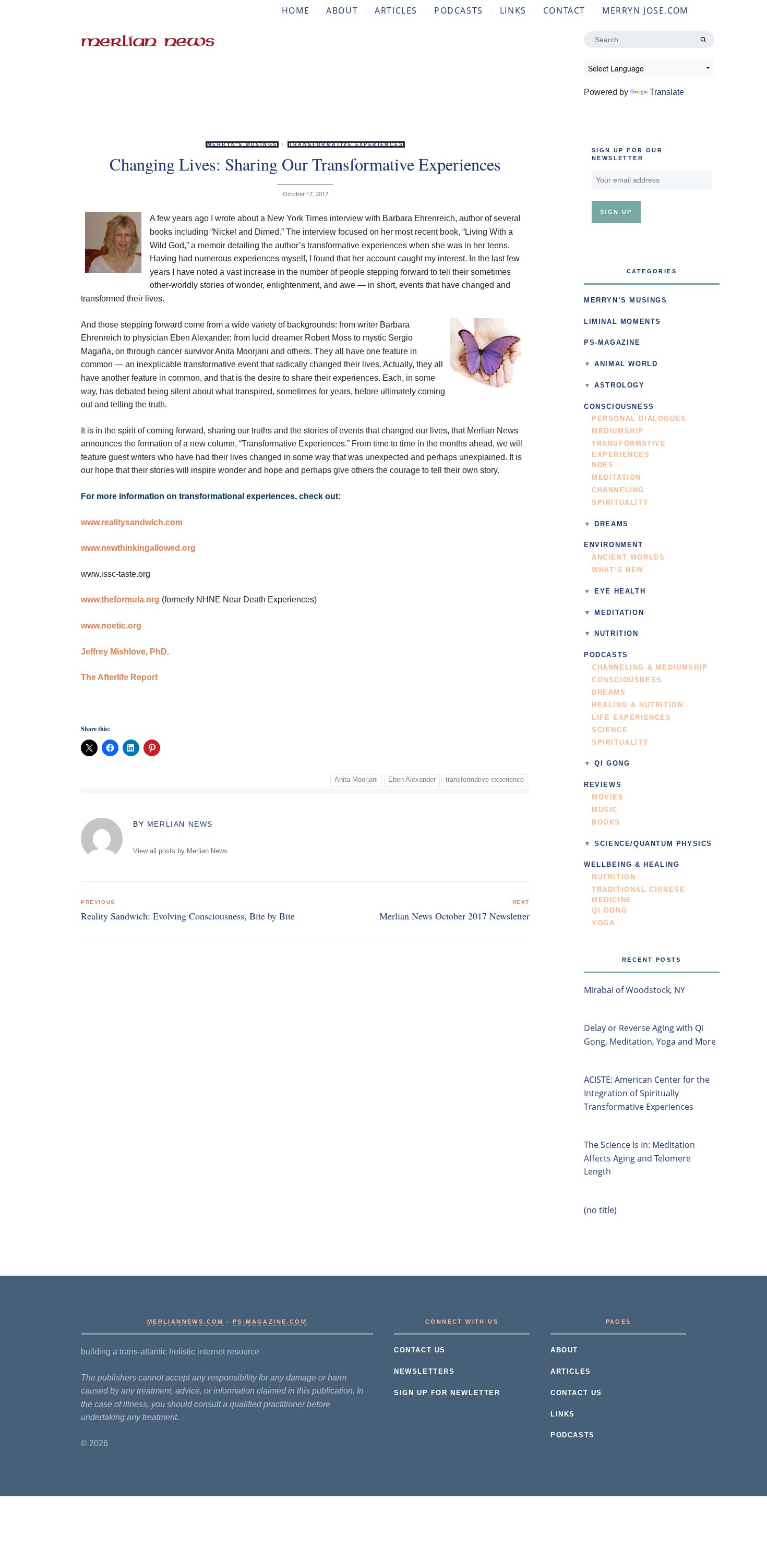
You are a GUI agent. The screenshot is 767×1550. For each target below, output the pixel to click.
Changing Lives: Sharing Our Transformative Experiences (305, 164)
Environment (613, 545)
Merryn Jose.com (645, 10)
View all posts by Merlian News (180, 851)
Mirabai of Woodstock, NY (634, 990)
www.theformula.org (120, 599)
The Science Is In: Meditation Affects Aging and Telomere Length (639, 1158)
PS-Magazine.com (270, 1321)
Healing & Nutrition (637, 705)
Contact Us (420, 1350)
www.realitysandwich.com (132, 522)
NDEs (603, 465)
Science (610, 730)
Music (605, 810)
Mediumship (618, 431)
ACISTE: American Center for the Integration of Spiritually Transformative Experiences (647, 1093)
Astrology (619, 385)
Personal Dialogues (639, 418)
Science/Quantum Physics (653, 843)
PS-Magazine (612, 342)
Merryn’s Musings (625, 300)
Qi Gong (612, 763)
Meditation (616, 477)
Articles (396, 10)
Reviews (602, 785)
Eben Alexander (412, 779)
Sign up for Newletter (447, 1393)
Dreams (611, 524)
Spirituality (620, 502)
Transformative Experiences (346, 144)
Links (513, 10)
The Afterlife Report (119, 677)
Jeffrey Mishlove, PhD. (125, 651)
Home (295, 10)
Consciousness (619, 406)
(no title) (600, 1210)
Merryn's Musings (242, 144)
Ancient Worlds (628, 557)
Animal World (625, 364)
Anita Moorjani (356, 779)
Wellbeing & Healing (631, 864)
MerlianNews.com (185, 1321)
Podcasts (458, 10)
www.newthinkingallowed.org (138, 547)
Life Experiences (632, 717)
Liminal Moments (622, 321)
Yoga (603, 923)
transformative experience (485, 779)
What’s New (618, 570)
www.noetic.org (111, 625)
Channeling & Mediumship (650, 667)
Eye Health (619, 591)
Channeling (618, 490)
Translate (667, 92)
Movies (608, 797)
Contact (564, 10)
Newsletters (424, 1371)
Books (606, 822)
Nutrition (616, 633)
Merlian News (180, 824)
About (342, 10)
